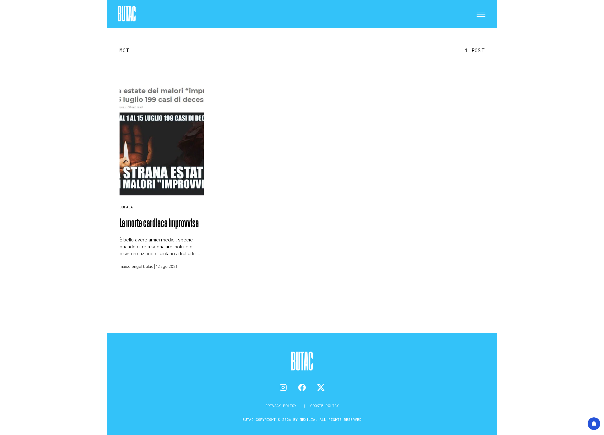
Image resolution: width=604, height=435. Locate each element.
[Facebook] (302, 387)
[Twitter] (321, 387)
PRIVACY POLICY (282, 405)
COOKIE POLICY (324, 405)
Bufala (126, 207)
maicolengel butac (136, 266)
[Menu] (481, 14)
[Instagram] (283, 387)
